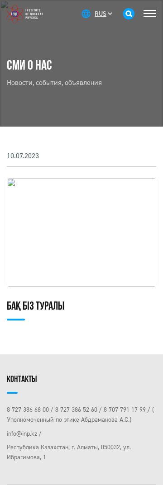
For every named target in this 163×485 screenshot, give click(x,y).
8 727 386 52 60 (76, 409)
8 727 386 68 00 (28, 409)
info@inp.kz (22, 433)
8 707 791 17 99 (125, 409)
